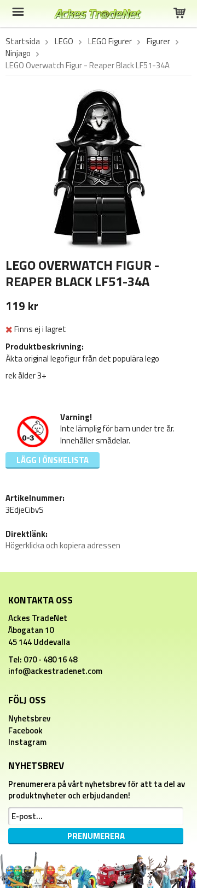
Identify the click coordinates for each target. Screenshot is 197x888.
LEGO (64, 41)
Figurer (158, 41)
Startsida (22, 41)
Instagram (27, 742)
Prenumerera (96, 836)
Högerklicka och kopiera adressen (62, 545)
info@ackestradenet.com (55, 671)
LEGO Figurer (110, 41)
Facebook (25, 730)
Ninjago (18, 54)
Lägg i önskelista (52, 460)
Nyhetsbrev (29, 718)
